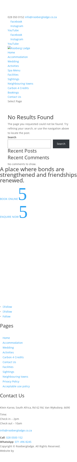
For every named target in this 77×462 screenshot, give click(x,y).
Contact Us (14, 97)
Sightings (13, 79)
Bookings (13, 92)
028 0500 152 (14, 437)
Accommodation (18, 57)
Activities (13, 66)
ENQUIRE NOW (14, 217)
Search (12, 137)
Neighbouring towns (20, 83)
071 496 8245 (23, 442)
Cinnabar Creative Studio (30, 450)
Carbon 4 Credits (18, 88)
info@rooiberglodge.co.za (16, 430)
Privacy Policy (11, 381)
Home (11, 52)
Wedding (13, 61)
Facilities (13, 74)
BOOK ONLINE (13, 199)
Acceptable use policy (16, 386)
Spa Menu (14, 70)
